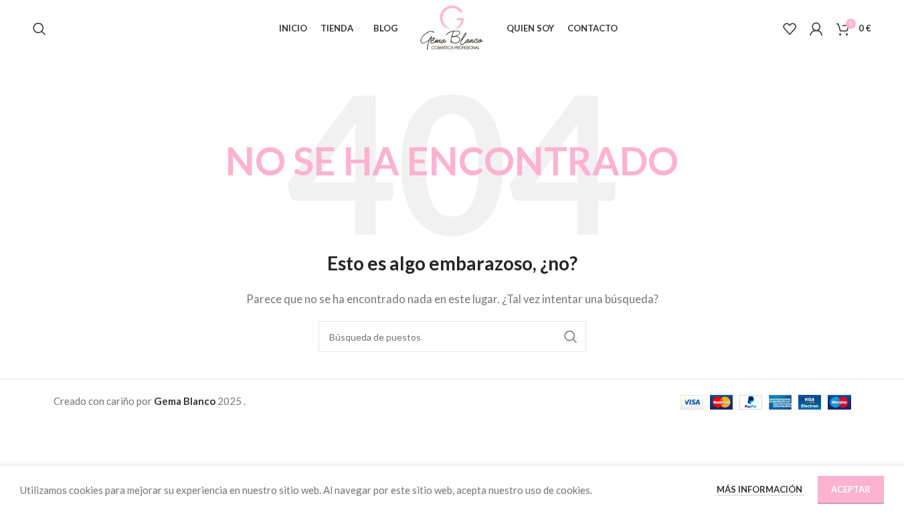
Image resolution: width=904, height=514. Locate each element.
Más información (760, 489)
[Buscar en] (39, 28)
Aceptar (851, 489)
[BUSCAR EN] (570, 336)
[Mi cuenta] (816, 28)
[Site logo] (452, 27)
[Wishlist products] (789, 28)
